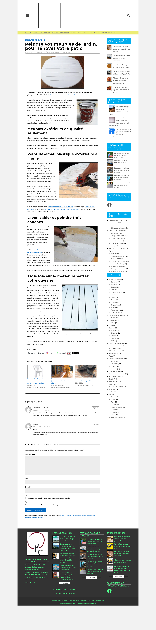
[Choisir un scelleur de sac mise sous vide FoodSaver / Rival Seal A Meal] (110, 568)
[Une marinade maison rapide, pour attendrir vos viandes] (110, 553)
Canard (115, 409)
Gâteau (113, 335)
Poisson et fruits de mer (117, 358)
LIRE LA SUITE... (31, 582)
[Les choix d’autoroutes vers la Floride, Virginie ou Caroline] (55, 539)
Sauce (113, 297)
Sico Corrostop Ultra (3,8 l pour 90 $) (60, 206)
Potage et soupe (114, 371)
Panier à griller (116, 310)
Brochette (114, 302)
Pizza (111, 356)
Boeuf (113, 399)
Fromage (114, 284)
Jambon (116, 404)
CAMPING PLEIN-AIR (116, 220)
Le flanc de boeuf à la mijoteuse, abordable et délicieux (121, 89)
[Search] (128, 15)
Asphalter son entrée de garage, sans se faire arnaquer (122, 185)
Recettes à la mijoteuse (117, 374)
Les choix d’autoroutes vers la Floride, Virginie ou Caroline (67, 539)
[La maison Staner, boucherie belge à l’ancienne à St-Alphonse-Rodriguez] (55, 575)
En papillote (115, 305)
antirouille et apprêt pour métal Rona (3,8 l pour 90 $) (62, 209)
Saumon (114, 369)
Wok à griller (115, 312)
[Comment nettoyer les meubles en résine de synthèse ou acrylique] (38, 371)
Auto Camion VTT (117, 259)
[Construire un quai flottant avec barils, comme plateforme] (110, 162)
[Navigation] (27, 15)
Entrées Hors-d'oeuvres (117, 343)
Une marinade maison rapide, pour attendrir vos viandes (121, 49)
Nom (27, 478)
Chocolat (114, 333)
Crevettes (114, 364)
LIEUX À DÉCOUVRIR (116, 230)
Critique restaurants (117, 236)
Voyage (113, 246)
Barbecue (112, 300)
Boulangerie (113, 320)
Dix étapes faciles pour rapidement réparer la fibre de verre (122, 155)
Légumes (114, 289)
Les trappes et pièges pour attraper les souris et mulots (122, 170)
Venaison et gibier (117, 417)
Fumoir (113, 307)
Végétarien (112, 389)
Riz (112, 295)
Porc (112, 402)
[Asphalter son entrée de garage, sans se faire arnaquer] (110, 185)
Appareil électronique (118, 256)
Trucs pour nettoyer (117, 271)
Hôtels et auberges (117, 238)
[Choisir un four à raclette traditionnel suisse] (110, 561)
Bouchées (114, 330)
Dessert (111, 328)
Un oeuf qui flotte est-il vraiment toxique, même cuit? (122, 546)
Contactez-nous (100, 600)
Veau (113, 415)
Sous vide (112, 384)
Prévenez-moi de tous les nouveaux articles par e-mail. (45, 505)
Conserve (114, 282)
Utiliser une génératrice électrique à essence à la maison (122, 178)
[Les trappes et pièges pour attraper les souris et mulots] (110, 170)
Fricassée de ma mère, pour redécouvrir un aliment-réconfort (120, 80)
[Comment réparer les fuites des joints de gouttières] (86, 371)
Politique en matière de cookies (59, 600)
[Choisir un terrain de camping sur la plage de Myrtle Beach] (55, 567)
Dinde (115, 412)
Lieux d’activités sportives (119, 223)
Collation (112, 323)
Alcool (113, 318)
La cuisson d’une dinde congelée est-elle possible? (122, 539)
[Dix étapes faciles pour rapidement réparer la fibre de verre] (110, 155)
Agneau (113, 397)
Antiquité (114, 253)
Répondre (95, 408)
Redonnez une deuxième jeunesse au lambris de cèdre (61, 381)
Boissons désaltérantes (117, 315)
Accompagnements (115, 279)
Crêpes (111, 325)
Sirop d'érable (113, 381)
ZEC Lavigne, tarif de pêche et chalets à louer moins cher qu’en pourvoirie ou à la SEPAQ (68, 558)
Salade (111, 379)
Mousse (113, 338)
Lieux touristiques (117, 241)
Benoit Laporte (67, 52)
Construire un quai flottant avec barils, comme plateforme (121, 58)
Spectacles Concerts (118, 243)
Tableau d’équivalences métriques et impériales (82, 600)
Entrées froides (116, 348)
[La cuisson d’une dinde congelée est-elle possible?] (110, 539)
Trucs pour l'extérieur (118, 266)
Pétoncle (114, 366)
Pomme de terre (116, 292)
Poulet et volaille (116, 407)
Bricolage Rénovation (35, 40)
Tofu (112, 392)
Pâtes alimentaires (115, 351)
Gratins (113, 287)
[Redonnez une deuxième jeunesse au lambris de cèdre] (62, 371)
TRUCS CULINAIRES (116, 387)
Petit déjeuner (113, 353)
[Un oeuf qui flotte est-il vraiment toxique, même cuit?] (110, 546)
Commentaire (30, 454)
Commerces (115, 233)
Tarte (113, 341)
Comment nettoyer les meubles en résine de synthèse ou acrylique (72, 95)
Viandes (111, 394)
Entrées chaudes (116, 346)
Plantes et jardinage (117, 264)
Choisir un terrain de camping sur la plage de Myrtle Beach (68, 567)
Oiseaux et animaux (117, 228)
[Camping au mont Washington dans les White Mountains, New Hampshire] (55, 546)
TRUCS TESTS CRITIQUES (118, 248)
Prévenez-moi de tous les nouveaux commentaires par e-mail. (47, 498)
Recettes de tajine (115, 376)
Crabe (113, 361)
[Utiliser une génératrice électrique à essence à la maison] (110, 177)
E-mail (28, 487)
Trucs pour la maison (118, 269)
